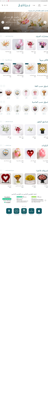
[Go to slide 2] (24, 31)
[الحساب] (5, 5)
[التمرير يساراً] (4, 86)
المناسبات (45, 5)
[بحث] (7, 5)
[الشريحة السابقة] (45, 22)
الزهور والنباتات (39, 5)
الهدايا (34, 5)
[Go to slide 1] (25, 31)
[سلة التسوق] (2, 5)
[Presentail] (24, 5)
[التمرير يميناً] (1, 86)
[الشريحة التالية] (2, 22)
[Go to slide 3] (22, 31)
